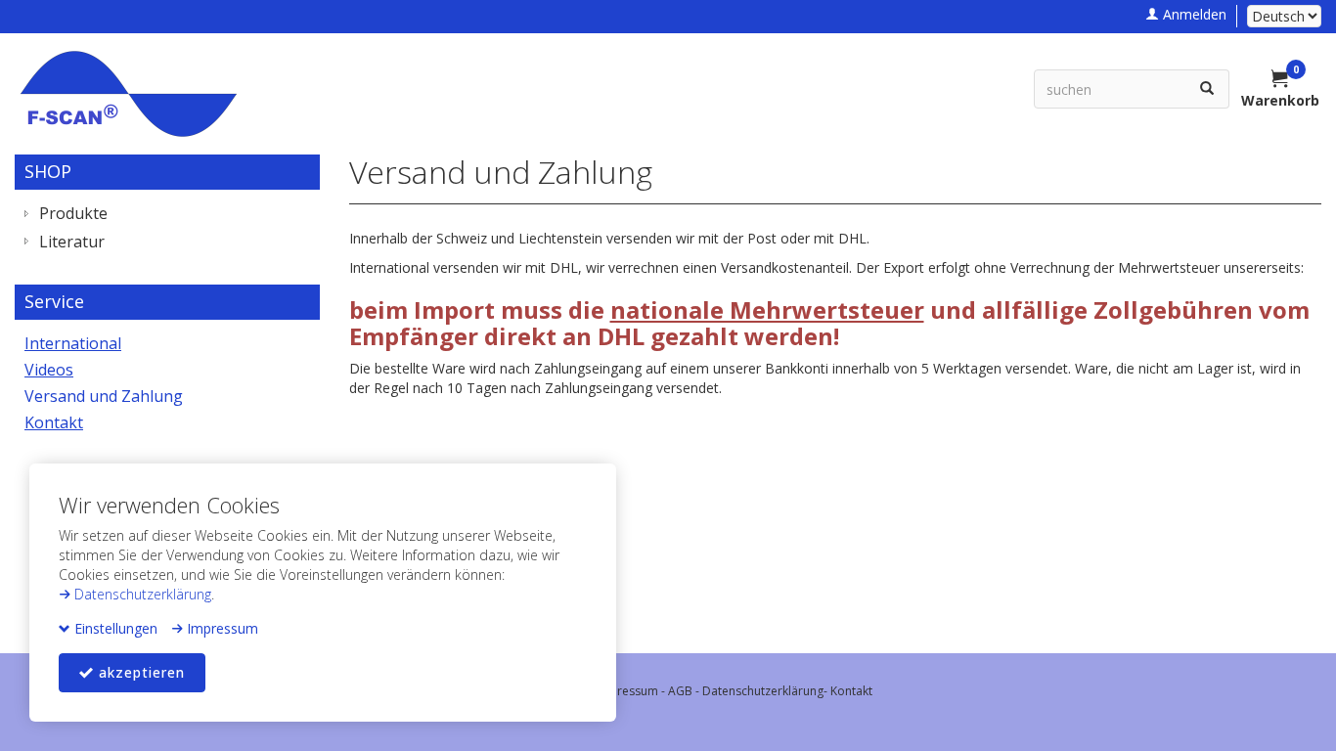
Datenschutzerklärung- (766, 691)
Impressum (220, 628)
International (72, 343)
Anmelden (1192, 14)
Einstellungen (113, 628)
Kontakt (53, 422)
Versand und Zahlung (103, 396)
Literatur (72, 241)
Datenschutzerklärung (140, 594)
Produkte (73, 213)
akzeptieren (139, 672)
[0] (1280, 80)
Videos (48, 369)
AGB (680, 691)
